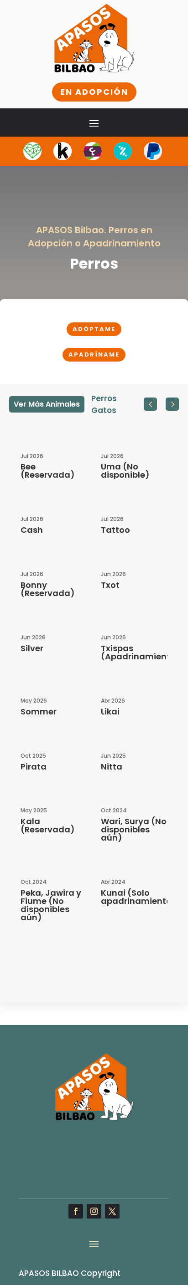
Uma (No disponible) (125, 470)
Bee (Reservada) (48, 470)
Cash (32, 529)
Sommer (39, 711)
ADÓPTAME (94, 329)
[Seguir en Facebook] (75, 1211)
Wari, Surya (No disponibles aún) (134, 829)
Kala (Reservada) (48, 825)
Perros (104, 398)
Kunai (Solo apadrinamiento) (138, 897)
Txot (110, 585)
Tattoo (115, 529)
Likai (110, 711)
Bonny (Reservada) (48, 589)
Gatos (103, 410)
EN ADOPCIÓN (94, 91)
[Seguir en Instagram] (94, 1211)
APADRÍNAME (94, 354)
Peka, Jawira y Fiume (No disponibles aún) (51, 905)
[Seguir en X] (112, 1211)
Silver (32, 648)
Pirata (34, 766)
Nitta (111, 766)
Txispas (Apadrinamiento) (140, 652)
